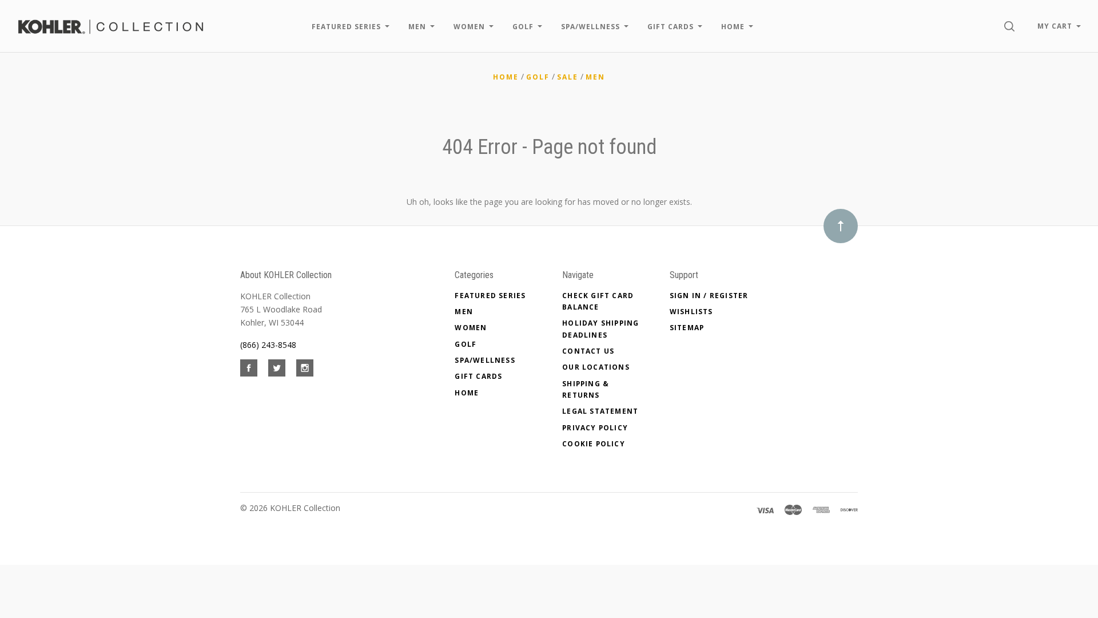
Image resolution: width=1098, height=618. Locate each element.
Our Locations (596, 367)
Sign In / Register (709, 295)
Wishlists (691, 311)
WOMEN (471, 327)
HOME (467, 393)
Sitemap (687, 327)
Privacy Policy (595, 428)
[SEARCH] (1011, 26)
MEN (464, 311)
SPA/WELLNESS (485, 360)
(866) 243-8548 (268, 344)
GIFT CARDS (478, 376)
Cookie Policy (593, 444)
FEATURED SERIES (490, 295)
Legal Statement (600, 411)
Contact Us (588, 351)
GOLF (465, 344)
